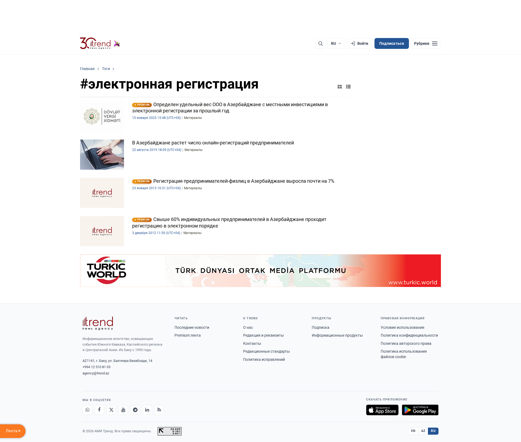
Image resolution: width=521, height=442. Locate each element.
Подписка (320, 327)
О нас (248, 327)
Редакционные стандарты (266, 351)
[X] (111, 410)
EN (413, 431)
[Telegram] (135, 410)
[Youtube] (123, 410)
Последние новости (191, 327)
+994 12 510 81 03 (96, 367)
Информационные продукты (337, 335)
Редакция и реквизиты (263, 335)
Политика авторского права (406, 343)
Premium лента (187, 335)
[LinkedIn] (147, 410)
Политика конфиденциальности (409, 335)
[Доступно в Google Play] (420, 410)
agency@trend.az (95, 373)
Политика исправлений (264, 359)
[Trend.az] (100, 43)
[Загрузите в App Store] (382, 410)
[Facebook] (99, 410)
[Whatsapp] (87, 410)
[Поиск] (320, 43)
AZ (423, 431)
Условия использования (402, 327)
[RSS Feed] (159, 410)
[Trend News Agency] (97, 323)
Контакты (252, 343)
